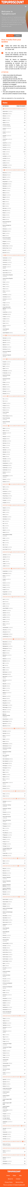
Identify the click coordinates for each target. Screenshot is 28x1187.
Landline (10, 35)
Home (8, 1175)
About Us (10, 1179)
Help (20, 1175)
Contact (18, 1179)
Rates (14, 1175)
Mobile (18, 35)
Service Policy (19, 1182)
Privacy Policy (9, 1182)
